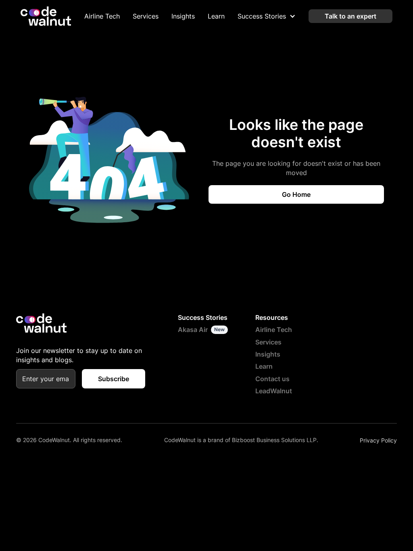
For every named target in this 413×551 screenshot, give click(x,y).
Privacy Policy (378, 440)
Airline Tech (102, 16)
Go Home (296, 194)
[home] (46, 16)
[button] (266, 16)
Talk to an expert (350, 16)
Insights (183, 16)
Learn (216, 16)
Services (146, 16)
